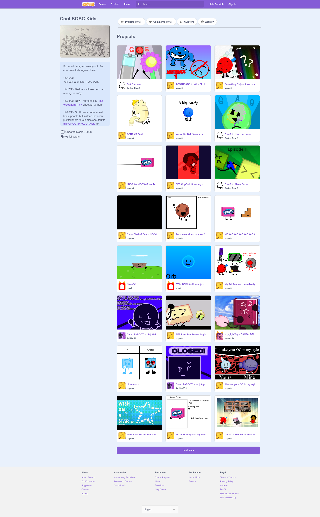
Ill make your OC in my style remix (241, 384)
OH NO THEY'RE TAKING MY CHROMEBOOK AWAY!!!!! (241, 434)
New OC (131, 284)
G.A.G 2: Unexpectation (238, 134)
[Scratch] (88, 4)
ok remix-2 (133, 384)
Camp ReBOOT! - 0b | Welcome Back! (143, 334)
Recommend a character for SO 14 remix (192, 234)
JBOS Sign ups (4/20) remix (191, 434)
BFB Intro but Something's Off (192, 334)
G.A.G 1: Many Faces (236, 184)
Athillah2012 (133, 338)
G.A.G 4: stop (134, 84)
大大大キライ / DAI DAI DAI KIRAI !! (241, 334)
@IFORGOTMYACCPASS (79, 124)
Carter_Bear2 (133, 87)
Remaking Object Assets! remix (241, 84)
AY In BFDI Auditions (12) (190, 284)
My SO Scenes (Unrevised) (240, 284)
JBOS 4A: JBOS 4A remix (141, 184)
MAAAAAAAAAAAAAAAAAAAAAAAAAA (241, 234)
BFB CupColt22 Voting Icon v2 (192, 184)
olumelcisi (229, 338)
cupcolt (179, 87)
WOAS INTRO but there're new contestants (143, 434)
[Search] (139, 4)
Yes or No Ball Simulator (189, 134)
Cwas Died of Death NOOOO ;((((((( (143, 234)
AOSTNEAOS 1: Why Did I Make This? (192, 84)
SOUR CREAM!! (135, 134)
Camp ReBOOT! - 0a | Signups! (192, 384)
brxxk (129, 288)
